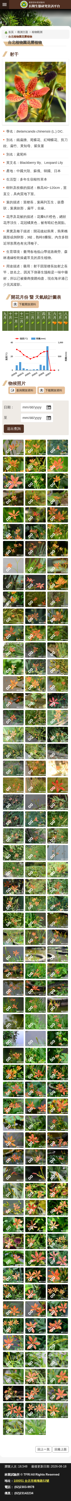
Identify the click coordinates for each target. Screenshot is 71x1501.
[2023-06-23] (13, 633)
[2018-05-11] (35, 1005)
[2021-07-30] (13, 751)
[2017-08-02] (57, 1038)
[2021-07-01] (57, 751)
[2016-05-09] (13, 1190)
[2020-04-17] (35, 852)
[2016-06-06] (57, 1140)
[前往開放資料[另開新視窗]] (22, 390)
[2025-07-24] (35, 531)
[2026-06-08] (57, 464)
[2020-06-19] (35, 819)
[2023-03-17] (13, 650)
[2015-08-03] (35, 1190)
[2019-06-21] (13, 920)
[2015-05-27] (35, 1309)
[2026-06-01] (13, 481)
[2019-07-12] (13, 903)
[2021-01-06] (35, 802)
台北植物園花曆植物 (20, 36)
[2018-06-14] (13, 971)
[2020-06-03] (13, 836)
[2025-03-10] (35, 582)
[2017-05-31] (57, 1106)
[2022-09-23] (57, 650)
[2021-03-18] (57, 785)
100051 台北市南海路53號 (31, 1480)
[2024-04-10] (57, 599)
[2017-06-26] (57, 1072)
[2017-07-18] (35, 1055)
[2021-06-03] (35, 768)
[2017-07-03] (35, 1072)
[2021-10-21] (35, 717)
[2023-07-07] (57, 616)
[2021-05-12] (57, 768)
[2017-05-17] (35, 1123)
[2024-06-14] (13, 599)
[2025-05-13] (13, 582)
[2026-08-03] (13, 447)
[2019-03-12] (57, 954)
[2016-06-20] (13, 1140)
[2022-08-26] (13, 667)
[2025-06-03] (13, 565)
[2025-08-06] (57, 515)
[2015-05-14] (57, 1326)
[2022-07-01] (13, 684)
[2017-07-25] (13, 1055)
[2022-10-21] (35, 650)
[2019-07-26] (35, 886)
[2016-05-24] (57, 1157)
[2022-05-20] (13, 701)
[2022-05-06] (35, 701)
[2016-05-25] (35, 1157)
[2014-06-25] (57, 1376)
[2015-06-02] (13, 1309)
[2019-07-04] (35, 903)
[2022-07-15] (57, 667)
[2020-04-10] (57, 852)
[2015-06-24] (57, 1258)
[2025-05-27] (35, 565)
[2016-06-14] (35, 1140)
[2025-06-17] (35, 548)
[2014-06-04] (57, 1393)
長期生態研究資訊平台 (40, 4)
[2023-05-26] (57, 633)
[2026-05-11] (13, 498)
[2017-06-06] (13, 1106)
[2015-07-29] (13, 1207)
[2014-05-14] (57, 1410)
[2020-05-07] (57, 836)
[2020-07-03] (13, 819)
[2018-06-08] (35, 971)
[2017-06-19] (13, 1089)
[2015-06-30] (57, 1241)
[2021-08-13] (57, 734)
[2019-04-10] (57, 937)
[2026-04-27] (35, 498)
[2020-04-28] (13, 852)
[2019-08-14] (57, 869)
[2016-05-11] (57, 1173)
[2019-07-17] (57, 886)
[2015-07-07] (13, 1241)
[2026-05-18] (57, 481)
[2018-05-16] (35, 988)
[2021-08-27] (35, 734)
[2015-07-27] (35, 1207)
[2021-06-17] (13, 768)
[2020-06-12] (57, 819)
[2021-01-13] (13, 802)
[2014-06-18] (13, 1393)
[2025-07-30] (13, 531)
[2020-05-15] (35, 836)
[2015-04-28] (35, 1359)
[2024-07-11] (57, 582)
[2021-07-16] (35, 751)
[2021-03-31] (35, 785)
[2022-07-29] (35, 667)
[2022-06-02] (57, 684)
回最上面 (61, 1449)
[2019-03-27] (13, 954)
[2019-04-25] (35, 920)
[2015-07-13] (35, 1224)
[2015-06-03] (57, 1292)
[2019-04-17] (13, 937)
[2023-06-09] (35, 633)
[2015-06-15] (35, 1275)
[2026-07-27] (35, 447)
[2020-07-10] (57, 802)
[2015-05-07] (57, 1343)
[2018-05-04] (35, 1022)
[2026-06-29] (35, 464)
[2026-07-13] (13, 464)
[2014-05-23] (35, 1410)
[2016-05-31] (13, 1157)
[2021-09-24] (13, 734)
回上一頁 (43, 1449)
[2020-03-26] (35, 869)
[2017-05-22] (13, 1123)
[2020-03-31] (13, 869)
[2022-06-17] (35, 684)
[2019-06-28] (57, 903)
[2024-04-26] (35, 599)
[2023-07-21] (35, 616)
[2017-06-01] (35, 1106)
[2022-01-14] (57, 701)
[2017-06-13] (35, 1089)
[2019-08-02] (13, 886)
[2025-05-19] (57, 565)
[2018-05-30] (13, 988)
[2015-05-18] (13, 1326)
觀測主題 (22, 32)
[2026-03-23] (35, 515)
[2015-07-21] (57, 1207)
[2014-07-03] (35, 1376)
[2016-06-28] (57, 1123)
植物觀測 (37, 32)
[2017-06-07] (57, 1089)
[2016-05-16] (35, 1173)
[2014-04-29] (35, 1427)
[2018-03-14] (13, 1038)
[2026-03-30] (13, 515)
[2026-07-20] (57, 447)
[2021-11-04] (13, 717)
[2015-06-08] (13, 1292)
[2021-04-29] (13, 785)
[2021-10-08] (57, 717)
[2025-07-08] (57, 531)
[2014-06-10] (35, 1393)
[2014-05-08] (13, 1427)
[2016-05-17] (13, 1173)
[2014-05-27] (13, 1410)
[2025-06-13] (57, 548)
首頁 (11, 32)
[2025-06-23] (13, 548)
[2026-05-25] (35, 481)
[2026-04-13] (57, 498)
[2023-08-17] (13, 616)
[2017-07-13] (13, 1072)
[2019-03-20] (35, 954)
